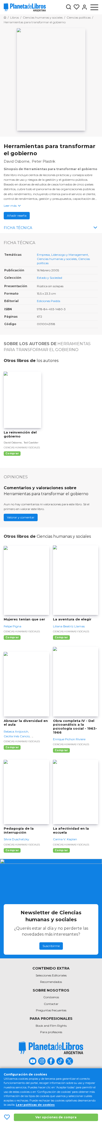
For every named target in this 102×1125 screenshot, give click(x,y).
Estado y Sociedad (49, 278)
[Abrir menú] (94, 7)
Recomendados (51, 982)
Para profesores (51, 1032)
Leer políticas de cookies (35, 1104)
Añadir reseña (16, 215)
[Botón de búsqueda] (69, 7)
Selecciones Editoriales (51, 975)
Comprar (12, 453)
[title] (51, 1048)
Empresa (43, 254)
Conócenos (51, 997)
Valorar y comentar (20, 517)
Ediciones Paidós (48, 301)
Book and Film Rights (51, 1025)
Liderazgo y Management (69, 254)
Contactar (51, 1004)
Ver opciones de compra (55, 1117)
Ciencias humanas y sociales (57, 259)
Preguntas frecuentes (51, 1010)
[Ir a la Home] (5, 17)
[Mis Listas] (75, 7)
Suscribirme (51, 946)
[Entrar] (83, 7)
